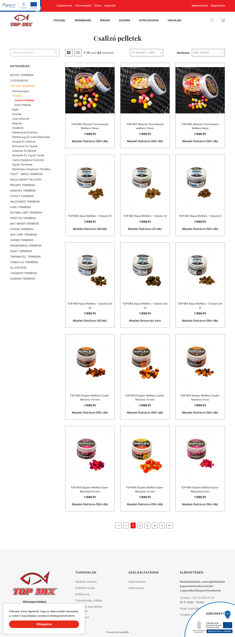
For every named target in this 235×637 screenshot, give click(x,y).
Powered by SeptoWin (117, 632)
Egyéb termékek (22, 164)
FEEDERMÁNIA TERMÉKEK (26, 245)
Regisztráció (218, 5)
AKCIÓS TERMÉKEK (22, 75)
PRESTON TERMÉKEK (23, 218)
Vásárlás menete (86, 581)
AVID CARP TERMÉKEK (23, 234)
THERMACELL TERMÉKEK (25, 256)
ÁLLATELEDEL (18, 267)
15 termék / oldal (143, 52)
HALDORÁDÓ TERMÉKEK (25, 201)
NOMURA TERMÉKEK (22, 278)
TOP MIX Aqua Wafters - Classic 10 (90, 215)
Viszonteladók (83, 5)
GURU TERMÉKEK (20, 207)
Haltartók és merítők (24, 150)
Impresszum (136, 588)
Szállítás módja (85, 588)
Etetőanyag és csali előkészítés (31, 137)
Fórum (97, 5)
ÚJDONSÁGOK (19, 80)
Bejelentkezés (200, 5)
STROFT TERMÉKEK (22, 196)
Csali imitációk (21, 118)
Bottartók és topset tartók (28, 155)
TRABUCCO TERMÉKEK (24, 262)
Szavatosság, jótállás (88, 600)
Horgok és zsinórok (24, 141)
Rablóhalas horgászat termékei (31, 169)
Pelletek (17, 95)
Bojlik (15, 109)
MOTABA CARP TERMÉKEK (26, 212)
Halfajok (174, 20)
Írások (105, 20)
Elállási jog (82, 594)
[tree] (35, 176)
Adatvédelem (137, 581)
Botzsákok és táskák (25, 146)
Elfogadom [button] (44, 624)
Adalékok (18, 127)
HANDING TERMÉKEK (23, 190)
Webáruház (83, 20)
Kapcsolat (109, 5)
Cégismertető (64, 5)
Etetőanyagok (20, 91)
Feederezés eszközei (25, 132)
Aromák (16, 114)
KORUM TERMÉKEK (21, 229)
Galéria (124, 20)
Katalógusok (149, 20)
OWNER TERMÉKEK (22, 240)
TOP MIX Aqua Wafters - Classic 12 (145, 215)
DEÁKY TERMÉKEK (21, 251)
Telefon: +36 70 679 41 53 (197, 598)
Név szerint (201, 52)
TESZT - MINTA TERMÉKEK (26, 174)
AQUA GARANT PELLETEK (25, 179)
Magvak (17, 123)
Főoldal (60, 20)
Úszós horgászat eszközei (28, 159)
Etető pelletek (23, 104)
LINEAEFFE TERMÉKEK (23, 273)
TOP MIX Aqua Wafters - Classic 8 (200, 215)
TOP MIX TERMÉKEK (22, 86)
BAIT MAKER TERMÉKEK (24, 223)
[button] (76, 616)
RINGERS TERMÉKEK (22, 185)
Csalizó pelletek (24, 100)
